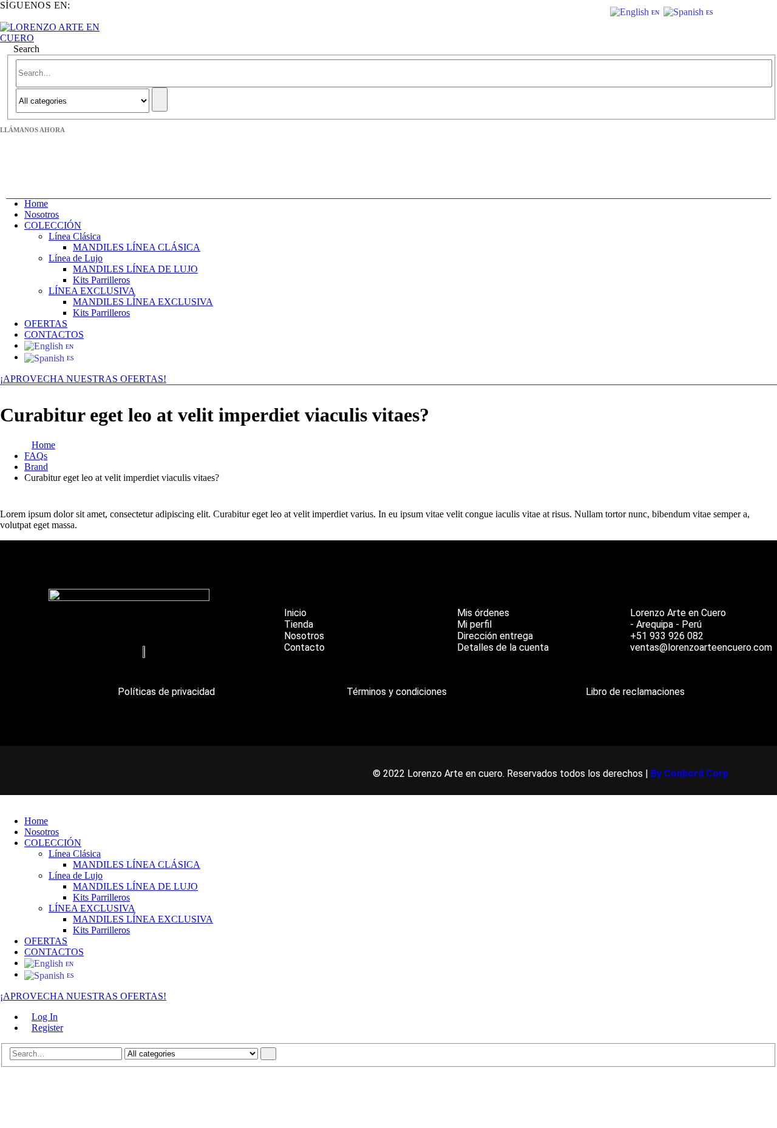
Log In (45, 1017)
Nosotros (41, 214)
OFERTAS (45, 323)
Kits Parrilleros (101, 280)
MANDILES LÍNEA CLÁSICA (136, 247)
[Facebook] (95, 657)
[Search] (160, 99)
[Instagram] (120, 657)
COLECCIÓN (52, 225)
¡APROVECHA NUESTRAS (60, 379)
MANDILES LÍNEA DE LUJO (135, 269)
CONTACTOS (54, 334)
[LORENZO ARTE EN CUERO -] (54, 38)
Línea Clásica (75, 236)
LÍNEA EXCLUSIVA (92, 291)
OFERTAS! (143, 379)
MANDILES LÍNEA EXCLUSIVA (143, 302)
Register (47, 1027)
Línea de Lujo (76, 258)
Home (36, 203)
